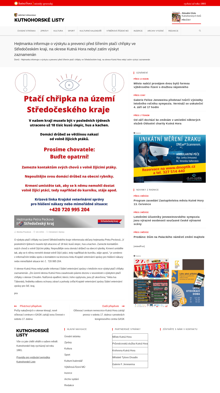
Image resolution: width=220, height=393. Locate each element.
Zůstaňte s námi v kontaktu (180, 329)
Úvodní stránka (72, 336)
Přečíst (186, 20)
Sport (67, 354)
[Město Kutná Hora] (33, 3)
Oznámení (53, 232)
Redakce (69, 385)
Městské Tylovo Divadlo (125, 357)
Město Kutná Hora (122, 337)
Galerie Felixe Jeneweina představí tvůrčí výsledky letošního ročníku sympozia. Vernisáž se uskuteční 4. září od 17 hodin (168, 103)
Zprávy (61, 232)
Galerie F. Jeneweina (123, 364)
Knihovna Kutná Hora (123, 350)
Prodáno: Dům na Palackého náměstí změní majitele (169, 236)
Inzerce (68, 373)
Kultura (68, 348)
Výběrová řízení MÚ (74, 367)
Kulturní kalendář (73, 361)
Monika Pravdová (24, 232)
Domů (16, 59)
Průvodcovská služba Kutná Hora (130, 343)
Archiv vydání (71, 379)
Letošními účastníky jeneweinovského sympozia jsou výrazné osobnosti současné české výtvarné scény (167, 220)
